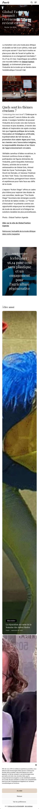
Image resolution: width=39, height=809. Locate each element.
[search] (32, 2)
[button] (2, 7)
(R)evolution (11, 621)
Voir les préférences (19, 802)
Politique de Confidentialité (16, 806)
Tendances (25, 27)
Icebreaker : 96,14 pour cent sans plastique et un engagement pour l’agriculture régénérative (19, 271)
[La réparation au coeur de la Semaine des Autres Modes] (19, 473)
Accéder (19, 791)
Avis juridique (28, 806)
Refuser (19, 796)
